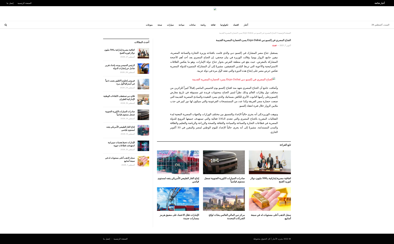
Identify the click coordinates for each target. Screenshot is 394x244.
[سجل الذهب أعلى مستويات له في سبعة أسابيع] (270, 199)
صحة (160, 24)
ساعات (192, 24)
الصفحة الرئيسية (25, 3)
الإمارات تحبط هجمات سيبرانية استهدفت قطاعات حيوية (121, 144)
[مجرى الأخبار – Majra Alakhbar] (197, 13)
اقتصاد (236, 24)
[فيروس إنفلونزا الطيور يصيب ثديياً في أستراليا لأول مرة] (143, 84)
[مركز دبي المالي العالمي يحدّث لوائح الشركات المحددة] (224, 199)
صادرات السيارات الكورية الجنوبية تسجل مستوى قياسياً (224, 180)
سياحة (181, 24)
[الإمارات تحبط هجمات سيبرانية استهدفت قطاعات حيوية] (143, 146)
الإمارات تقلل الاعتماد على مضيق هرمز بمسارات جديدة (179, 216)
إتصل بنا (10, 3)
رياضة (203, 24)
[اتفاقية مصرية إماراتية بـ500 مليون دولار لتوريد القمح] (270, 162)
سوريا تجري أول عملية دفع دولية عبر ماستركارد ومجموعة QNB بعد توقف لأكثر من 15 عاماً (330, 3)
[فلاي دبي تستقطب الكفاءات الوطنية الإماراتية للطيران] (143, 99)
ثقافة (213, 24)
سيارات (170, 24)
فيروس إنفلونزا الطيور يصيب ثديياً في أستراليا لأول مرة (120, 82)
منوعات (149, 24)
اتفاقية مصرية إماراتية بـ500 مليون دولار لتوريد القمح (270, 180)
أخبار (246, 24)
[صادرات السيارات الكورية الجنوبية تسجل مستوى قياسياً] (224, 162)
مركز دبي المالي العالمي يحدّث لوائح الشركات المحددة (227, 216)
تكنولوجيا (224, 24)
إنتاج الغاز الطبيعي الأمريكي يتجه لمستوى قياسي (178, 180)
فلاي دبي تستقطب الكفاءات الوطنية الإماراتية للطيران (119, 97)
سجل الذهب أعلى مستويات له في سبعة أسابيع (271, 216)
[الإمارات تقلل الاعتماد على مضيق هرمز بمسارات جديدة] (178, 199)
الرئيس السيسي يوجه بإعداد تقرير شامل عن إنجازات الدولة (120, 67)
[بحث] (6, 24)
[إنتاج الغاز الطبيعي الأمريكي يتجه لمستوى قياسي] (178, 162)
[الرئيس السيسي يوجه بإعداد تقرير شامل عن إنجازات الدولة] (143, 68)
